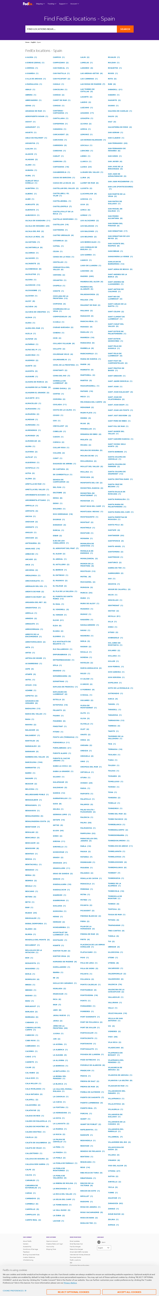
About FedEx (27, 1241)
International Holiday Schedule (80, 1254)
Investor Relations (29, 1257)
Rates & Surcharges (76, 1249)
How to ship (50, 1246)
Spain (103, 1242)
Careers (25, 1244)
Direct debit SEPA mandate (79, 1252)
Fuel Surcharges (75, 1246)
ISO (71, 1263)
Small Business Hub (76, 1244)
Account (73, 4)
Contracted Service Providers (79, 1265)
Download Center (75, 1257)
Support (62, 4)
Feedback (26, 1252)
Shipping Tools (51, 1249)
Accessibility (27, 1246)
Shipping (39, 4)
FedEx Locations (75, 1260)
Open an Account (52, 1241)
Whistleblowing (28, 1260)
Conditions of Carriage (30, 1249)
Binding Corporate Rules (31, 1254)
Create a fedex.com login (54, 1244)
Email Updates (75, 1241)
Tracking (51, 4)
